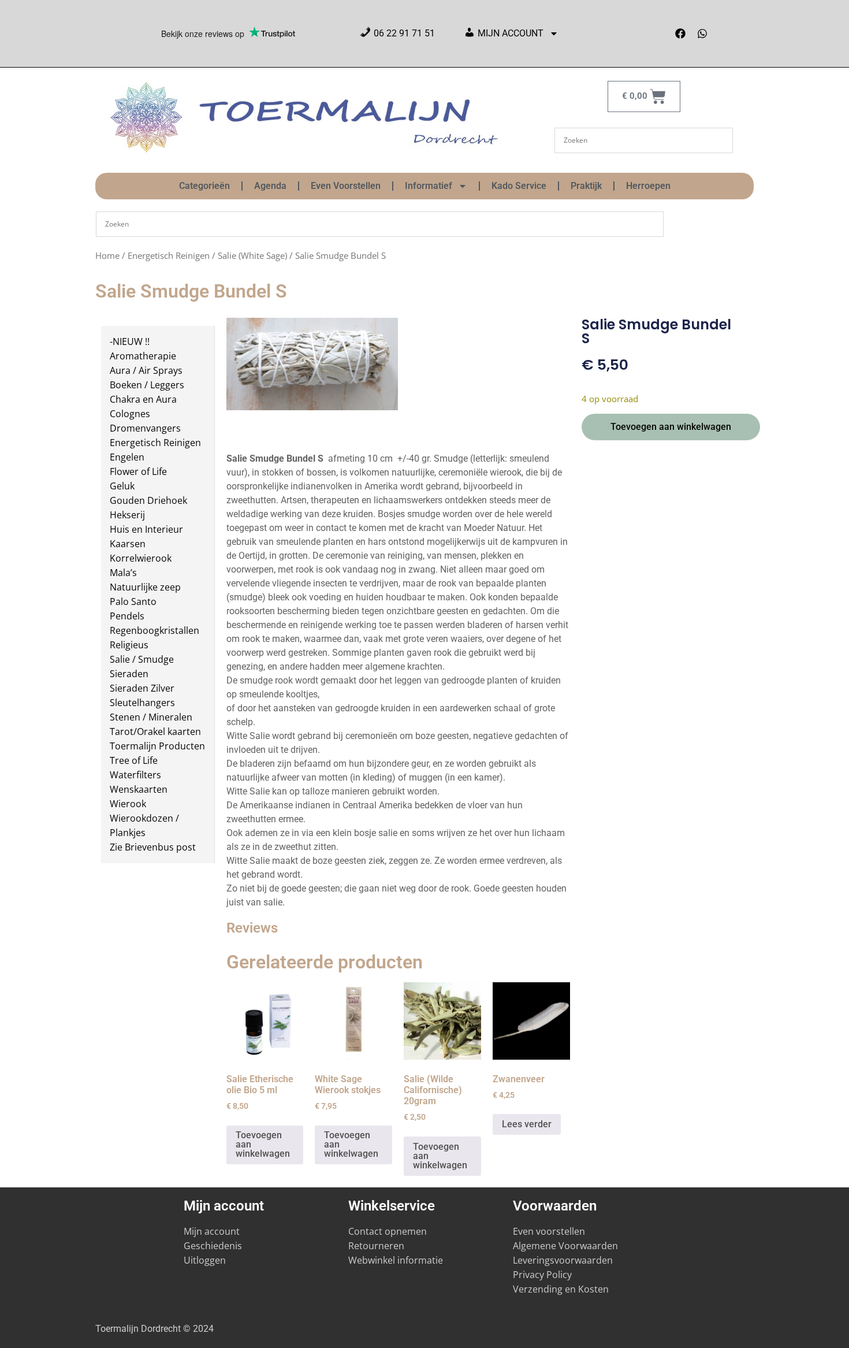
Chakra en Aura (143, 399)
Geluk (122, 486)
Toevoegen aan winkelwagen (670, 426)
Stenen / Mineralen (151, 717)
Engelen (127, 457)
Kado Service (518, 185)
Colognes (130, 413)
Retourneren (376, 1245)
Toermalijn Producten (157, 746)
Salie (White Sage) (252, 255)
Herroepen (648, 185)
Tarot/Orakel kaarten (155, 731)
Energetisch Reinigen (169, 255)
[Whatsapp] (702, 33)
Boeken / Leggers (147, 384)
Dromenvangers (145, 428)
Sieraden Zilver (142, 688)
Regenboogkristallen (154, 630)
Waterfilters (135, 774)
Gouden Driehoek (148, 500)
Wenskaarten (138, 789)
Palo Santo (133, 601)
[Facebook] (680, 33)
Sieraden (129, 673)
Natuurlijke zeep (145, 587)
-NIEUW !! (130, 341)
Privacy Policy (542, 1274)
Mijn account (212, 1231)
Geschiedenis (214, 1245)
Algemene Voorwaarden (565, 1245)
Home (107, 255)
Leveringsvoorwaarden (563, 1260)
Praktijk (586, 185)
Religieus (129, 644)
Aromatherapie (143, 356)
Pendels (127, 616)
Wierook (128, 803)
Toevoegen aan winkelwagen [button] (263, 1144)
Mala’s (123, 572)
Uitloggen (205, 1260)
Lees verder (527, 1124)
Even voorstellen (549, 1231)
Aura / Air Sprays (146, 370)
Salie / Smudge (142, 659)
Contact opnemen (387, 1231)
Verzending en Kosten (561, 1289)
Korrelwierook (141, 558)
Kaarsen (128, 543)
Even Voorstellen (346, 185)
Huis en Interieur (146, 529)
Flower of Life (138, 471)
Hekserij (127, 514)
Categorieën (204, 185)
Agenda (270, 185)
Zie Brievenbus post (153, 847)
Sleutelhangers (142, 702)
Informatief (428, 185)
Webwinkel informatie (395, 1260)
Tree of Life (134, 760)
